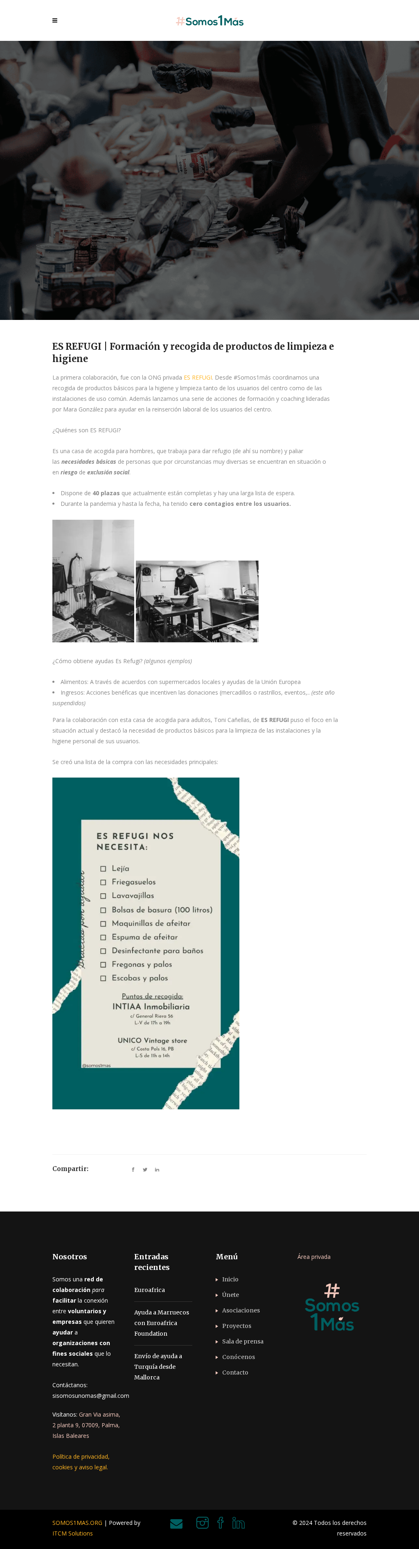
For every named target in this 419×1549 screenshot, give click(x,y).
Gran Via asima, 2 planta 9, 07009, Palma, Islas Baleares (86, 1424)
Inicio (230, 1279)
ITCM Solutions (72, 1533)
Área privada (314, 1257)
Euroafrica (149, 1290)
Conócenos (238, 1357)
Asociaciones (241, 1310)
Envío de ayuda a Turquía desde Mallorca (158, 1366)
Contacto (235, 1372)
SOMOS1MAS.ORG (77, 1523)
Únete (230, 1295)
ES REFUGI (198, 377)
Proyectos (236, 1326)
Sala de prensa (243, 1341)
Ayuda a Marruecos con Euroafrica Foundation (161, 1323)
